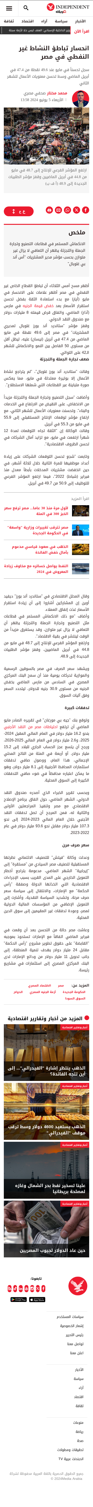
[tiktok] (15, 1288)
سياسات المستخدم (70, 1317)
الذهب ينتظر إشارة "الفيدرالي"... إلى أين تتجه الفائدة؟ (46, 1071)
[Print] (49, 210)
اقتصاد (27, 21)
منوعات (78, 1422)
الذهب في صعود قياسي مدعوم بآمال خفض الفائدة (40, 549)
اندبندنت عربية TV (70, 1459)
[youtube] (26, 1288)
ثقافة (9, 21)
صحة (80, 1441)
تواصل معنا (75, 1344)
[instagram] (32, 1288)
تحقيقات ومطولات (70, 1450)
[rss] (9, 1288)
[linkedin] (21, 1288)
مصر (61, 985)
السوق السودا (75, 998)
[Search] (26, 8)
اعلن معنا (76, 1353)
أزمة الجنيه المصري (43, 992)
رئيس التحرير (74, 1335)
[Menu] (9, 8)
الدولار (18, 992)
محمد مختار (56, 93)
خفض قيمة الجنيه (37, 305)
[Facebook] (43, 1288)
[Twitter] (38, 1288)
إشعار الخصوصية (71, 1326)
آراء (44, 21)
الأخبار (80, 21)
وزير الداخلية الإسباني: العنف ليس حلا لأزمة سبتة (51, 30)
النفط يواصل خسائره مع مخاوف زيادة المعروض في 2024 (36, 569)
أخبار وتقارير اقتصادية (33, 1018)
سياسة (61, 21)
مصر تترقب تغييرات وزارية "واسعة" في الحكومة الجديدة (37, 530)
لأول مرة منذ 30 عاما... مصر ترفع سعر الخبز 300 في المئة (36, 511)
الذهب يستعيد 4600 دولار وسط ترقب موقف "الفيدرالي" (46, 1130)
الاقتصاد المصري (39, 985)
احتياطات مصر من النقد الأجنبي (31, 726)
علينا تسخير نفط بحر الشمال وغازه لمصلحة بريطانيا (50, 1189)
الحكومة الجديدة (74, 992)
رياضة (79, 1432)
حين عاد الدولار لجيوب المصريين (52, 1251)
